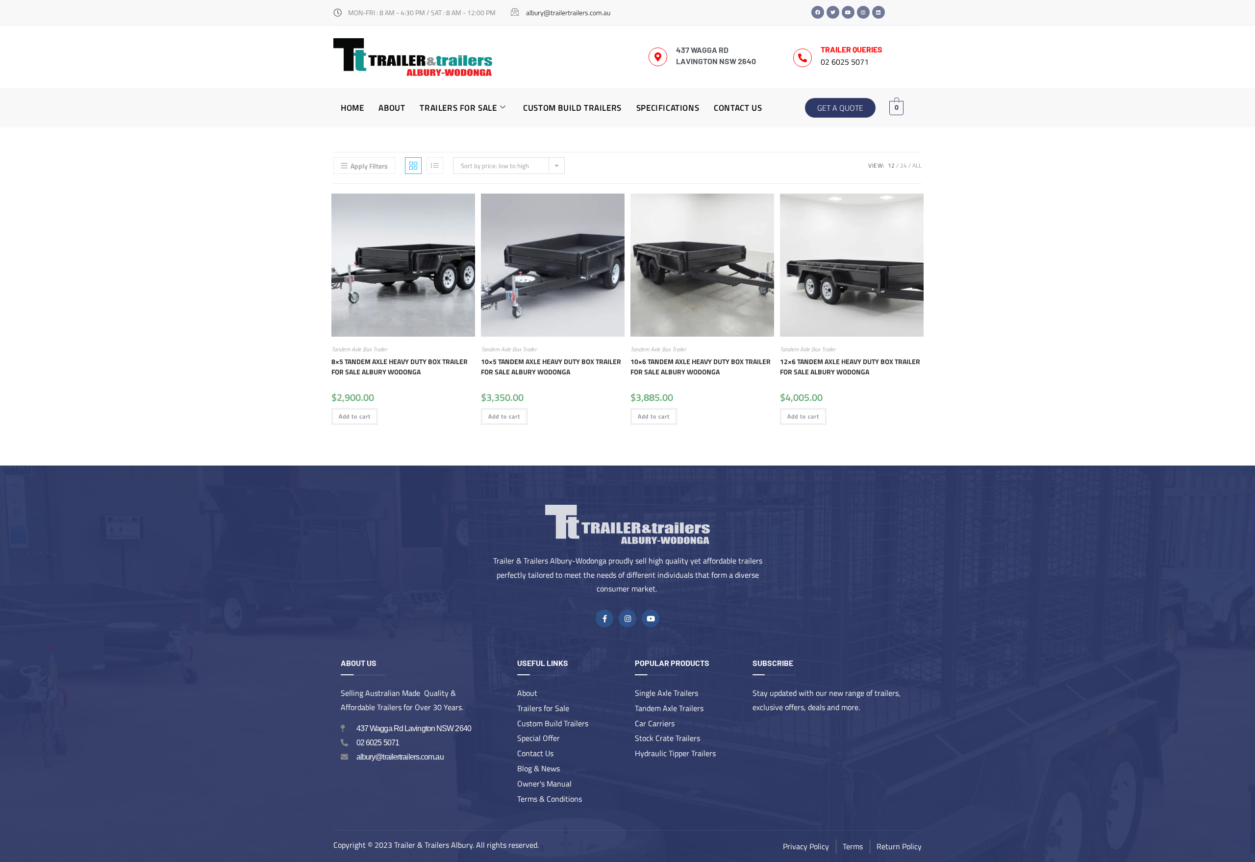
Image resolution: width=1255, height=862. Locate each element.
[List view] (435, 165)
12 (891, 165)
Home (352, 107)
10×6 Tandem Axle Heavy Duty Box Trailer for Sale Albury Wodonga (700, 366)
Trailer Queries (851, 49)
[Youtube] (848, 12)
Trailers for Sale (458, 107)
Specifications (667, 107)
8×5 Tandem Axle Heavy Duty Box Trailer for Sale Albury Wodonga (399, 366)
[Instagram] (863, 12)
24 (903, 165)
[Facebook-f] (604, 618)
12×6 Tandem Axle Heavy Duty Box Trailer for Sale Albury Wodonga (850, 366)
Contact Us (738, 107)
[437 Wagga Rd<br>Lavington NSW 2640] (658, 57)
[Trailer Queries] (802, 58)
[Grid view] (413, 165)
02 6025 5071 (845, 62)
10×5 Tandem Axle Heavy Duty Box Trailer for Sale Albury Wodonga (551, 366)
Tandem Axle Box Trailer (359, 349)
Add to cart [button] (355, 416)
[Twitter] (833, 12)
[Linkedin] (878, 12)
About (391, 107)
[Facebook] (817, 12)
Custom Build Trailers (572, 107)
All (917, 165)
